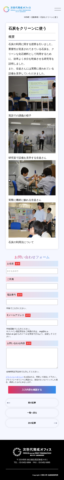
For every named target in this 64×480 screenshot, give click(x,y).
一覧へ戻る (32, 413)
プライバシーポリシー (15, 377)
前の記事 (32, 403)
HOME (26, 17)
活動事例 (34, 17)
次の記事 (32, 423)
